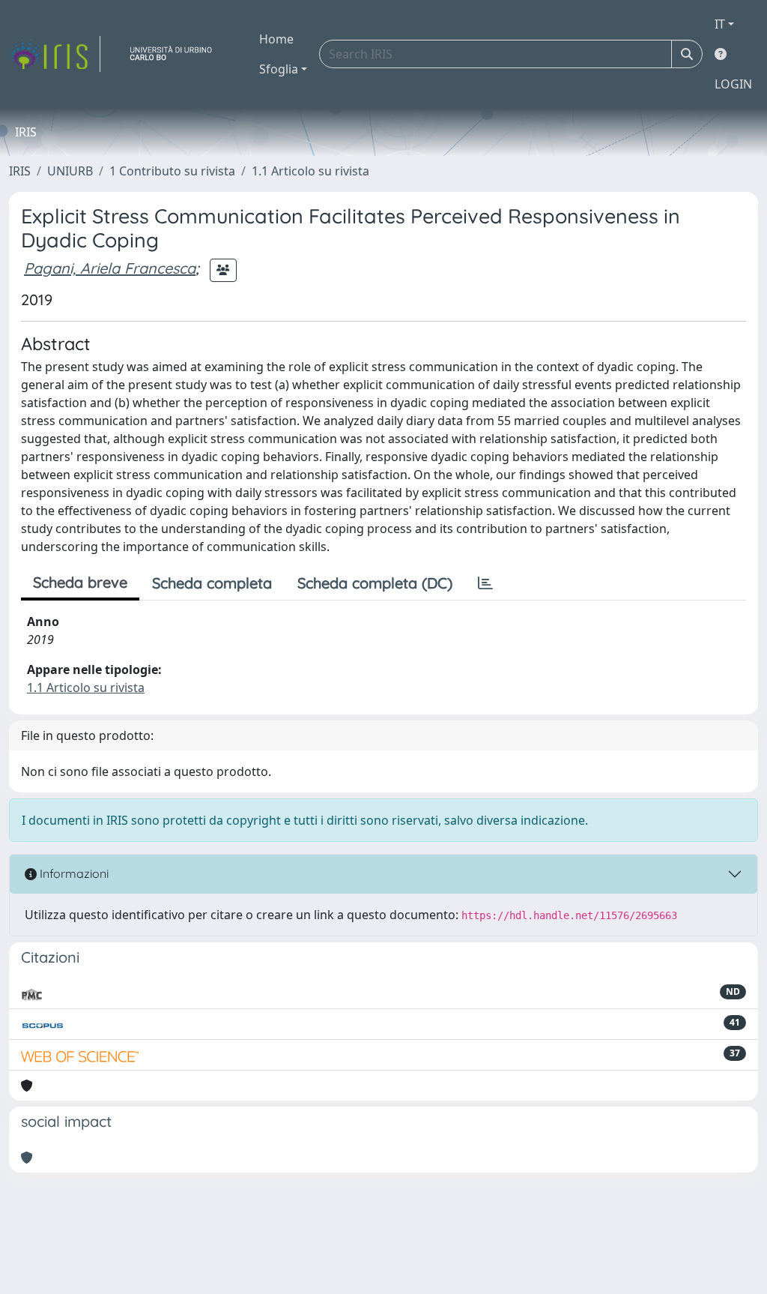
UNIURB (70, 171)
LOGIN (733, 84)
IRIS (20, 171)
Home (276, 39)
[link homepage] (54, 54)
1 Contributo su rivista (172, 171)
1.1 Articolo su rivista (310, 171)
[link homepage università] (176, 54)
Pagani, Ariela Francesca (109, 268)
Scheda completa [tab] (212, 583)
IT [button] (720, 24)
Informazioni (73, 873)
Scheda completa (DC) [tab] (374, 583)
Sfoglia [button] (278, 69)
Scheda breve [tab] (80, 582)
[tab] (485, 583)
